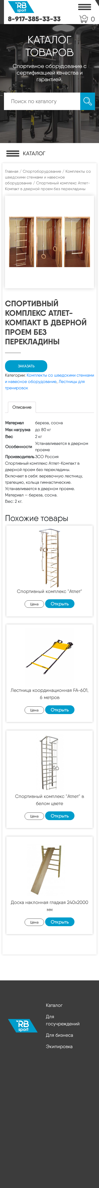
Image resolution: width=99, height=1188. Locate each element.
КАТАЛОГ (34, 153)
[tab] (22, 407)
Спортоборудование (42, 171)
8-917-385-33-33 (34, 19)
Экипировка (59, 1046)
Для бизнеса (59, 1035)
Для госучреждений (63, 1020)
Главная (11, 171)
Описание (21, 407)
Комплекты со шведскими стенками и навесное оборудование (48, 177)
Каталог (54, 1005)
